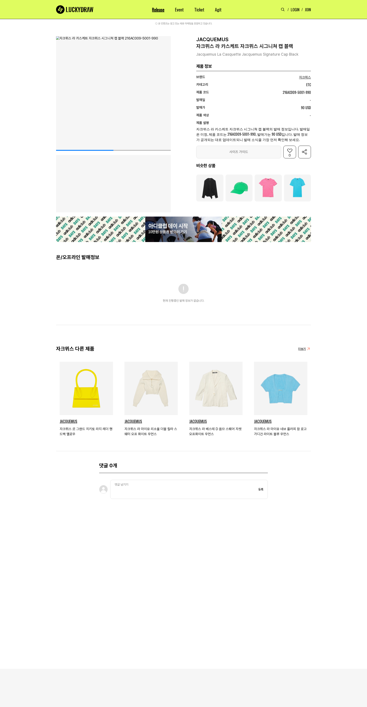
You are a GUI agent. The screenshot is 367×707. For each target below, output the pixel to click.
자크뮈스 (305, 77)
